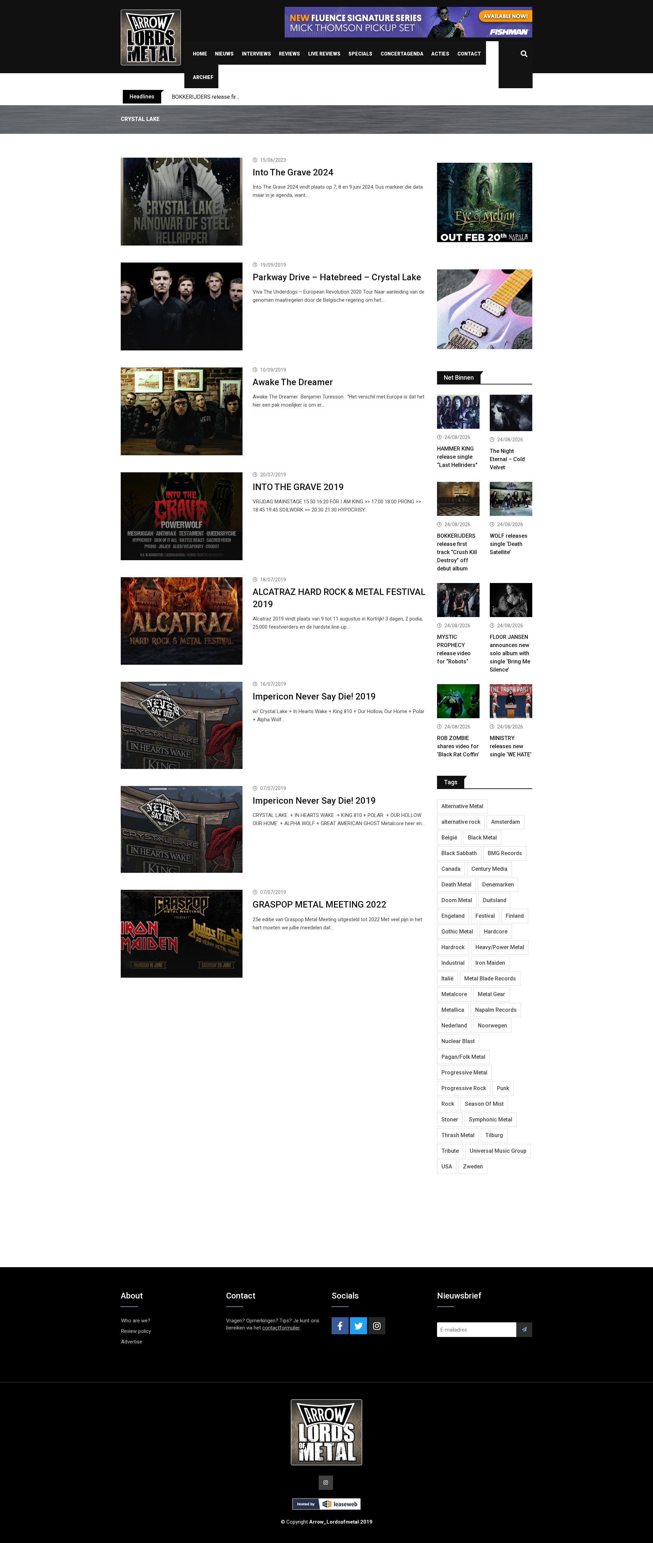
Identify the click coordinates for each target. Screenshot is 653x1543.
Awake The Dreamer (293, 382)
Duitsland (494, 900)
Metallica (452, 1010)
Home (200, 54)
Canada (451, 869)
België (449, 837)
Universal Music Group (498, 1151)
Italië (447, 978)
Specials (360, 54)
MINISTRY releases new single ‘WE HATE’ (511, 746)
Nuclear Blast (458, 1041)
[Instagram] (376, 1325)
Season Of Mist (484, 1104)
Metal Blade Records (490, 978)
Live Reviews (324, 54)
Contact (469, 54)
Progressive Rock (463, 1088)
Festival (485, 916)
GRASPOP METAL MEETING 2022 (319, 904)
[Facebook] (340, 1325)
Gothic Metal (457, 931)
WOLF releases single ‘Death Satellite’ (509, 544)
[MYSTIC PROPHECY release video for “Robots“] (458, 601)
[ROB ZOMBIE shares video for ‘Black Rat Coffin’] (458, 702)
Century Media (489, 869)
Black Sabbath (459, 853)
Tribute (450, 1151)
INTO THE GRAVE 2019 (298, 487)
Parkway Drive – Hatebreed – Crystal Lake (337, 277)
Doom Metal (456, 900)
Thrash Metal (457, 1135)
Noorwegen (492, 1025)
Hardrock (453, 947)
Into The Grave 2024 (293, 172)
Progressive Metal (464, 1072)
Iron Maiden (490, 963)
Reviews (289, 54)
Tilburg (494, 1135)
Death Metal (456, 884)
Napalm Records (496, 1010)
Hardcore (495, 931)
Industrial (453, 963)
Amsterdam (505, 822)
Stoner (449, 1119)
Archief (203, 77)
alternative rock (460, 822)
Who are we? (135, 1321)
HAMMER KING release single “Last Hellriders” (457, 456)
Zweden (473, 1166)
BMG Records (505, 853)
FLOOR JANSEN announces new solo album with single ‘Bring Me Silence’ (510, 653)
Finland (515, 916)
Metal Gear (491, 994)
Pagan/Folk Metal (463, 1057)
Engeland (453, 916)
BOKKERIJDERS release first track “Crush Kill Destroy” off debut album (256, 97)
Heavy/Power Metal (499, 947)
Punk (503, 1088)
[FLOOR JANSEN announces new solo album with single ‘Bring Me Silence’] (511, 601)
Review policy (136, 1331)
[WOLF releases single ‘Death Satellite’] (511, 500)
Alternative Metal (462, 806)
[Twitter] (358, 1325)
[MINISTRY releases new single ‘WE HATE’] (511, 702)
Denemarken (498, 884)
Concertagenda (402, 54)
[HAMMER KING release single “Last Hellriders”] (458, 412)
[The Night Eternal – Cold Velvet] (511, 414)
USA (446, 1166)
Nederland (454, 1025)
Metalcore (454, 994)
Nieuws (224, 54)
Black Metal (482, 837)
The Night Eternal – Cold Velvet (507, 459)
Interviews (256, 54)
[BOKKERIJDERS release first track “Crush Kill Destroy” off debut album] (458, 500)
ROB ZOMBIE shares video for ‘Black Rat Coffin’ (458, 746)
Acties (440, 54)
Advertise (131, 1342)
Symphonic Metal (490, 1119)
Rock (447, 1104)
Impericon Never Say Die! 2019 (314, 696)
